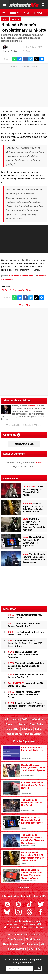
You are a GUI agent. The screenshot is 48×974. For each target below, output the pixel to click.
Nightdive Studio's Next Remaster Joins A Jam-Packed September (23, 655)
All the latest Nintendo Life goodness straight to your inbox (24, 961)
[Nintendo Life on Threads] (30, 912)
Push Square (21, 934)
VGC (43, 944)
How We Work (36, 719)
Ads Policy (27, 729)
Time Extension (15, 939)
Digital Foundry (33, 939)
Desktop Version (33, 734)
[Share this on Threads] (36, 59)
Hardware (15, 19)
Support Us (11, 724)
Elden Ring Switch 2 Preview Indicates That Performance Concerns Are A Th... (26, 706)
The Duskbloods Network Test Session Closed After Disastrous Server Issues (26, 666)
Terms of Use (12, 729)
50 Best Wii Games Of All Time (16, 290)
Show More (23, 887)
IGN (22, 944)
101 (18, 496)
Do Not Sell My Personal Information (29, 927)
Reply (38, 425)
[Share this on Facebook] (25, 59)
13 (18, 530)
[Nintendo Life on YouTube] (18, 905)
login (39, 462)
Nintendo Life (33, 406)
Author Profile (14, 425)
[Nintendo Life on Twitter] (41, 905)
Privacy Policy (36, 724)
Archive (38, 729)
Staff (24, 719)
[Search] (43, 4)
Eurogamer (32, 944)
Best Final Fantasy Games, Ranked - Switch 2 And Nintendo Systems (24, 694)
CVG (31, 949)
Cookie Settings (14, 734)
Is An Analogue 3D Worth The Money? (25, 684)
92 (18, 563)
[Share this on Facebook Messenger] (41, 59)
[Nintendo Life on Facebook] (41, 912)
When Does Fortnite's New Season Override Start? (24, 624)
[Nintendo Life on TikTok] (30, 905)
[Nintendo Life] (24, 5)
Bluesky (27, 425)
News (5, 19)
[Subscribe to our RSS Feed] (7, 905)
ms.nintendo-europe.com (21, 275)
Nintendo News (10, 944)
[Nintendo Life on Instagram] (18, 912)
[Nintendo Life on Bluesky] (7, 912)
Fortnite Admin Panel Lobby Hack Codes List (25, 616)
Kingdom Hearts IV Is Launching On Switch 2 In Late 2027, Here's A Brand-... (25, 643)
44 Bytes (33, 924)
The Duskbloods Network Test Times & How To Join (26, 633)
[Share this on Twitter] (30, 59)
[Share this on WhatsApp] (14, 59)
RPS (38, 949)
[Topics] (4, 4)
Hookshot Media (21, 921)
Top (8, 719)
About (16, 719)
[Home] (3, 12)
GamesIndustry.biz (17, 949)
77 (18, 546)
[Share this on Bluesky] (19, 59)
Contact (23, 724)
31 (18, 513)
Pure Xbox (35, 934)
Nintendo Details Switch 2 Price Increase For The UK (26, 676)
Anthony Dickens (11, 51)
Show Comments (25, 444)
